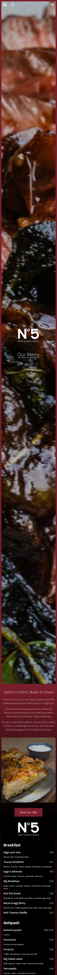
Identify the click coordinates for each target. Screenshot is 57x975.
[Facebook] (4, 4)
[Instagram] (12, 4)
